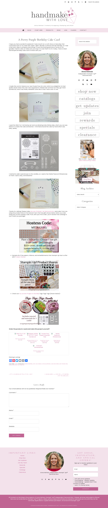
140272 (32, 342)
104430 (38, 352)
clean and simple (55, 364)
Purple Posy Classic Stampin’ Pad (44, 341)
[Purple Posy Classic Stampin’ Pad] (44, 337)
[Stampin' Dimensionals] (38, 347)
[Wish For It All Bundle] (20, 335)
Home (22, 456)
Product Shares (20, 257)
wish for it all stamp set (18, 365)
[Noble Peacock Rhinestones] (56, 337)
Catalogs (22, 470)
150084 (44, 342)
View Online (83, 160)
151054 (20, 340)
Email (11, 418)
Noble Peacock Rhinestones (57, 341)
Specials (22, 467)
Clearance (22, 472)
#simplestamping (28, 364)
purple (10, 365)
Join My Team (22, 463)
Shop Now (22, 458)
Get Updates (22, 460)
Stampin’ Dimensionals (38, 350)
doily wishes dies (64, 364)
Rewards (22, 465)
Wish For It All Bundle (20, 338)
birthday (48, 364)
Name (11, 410)
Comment (13, 392)
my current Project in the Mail (29, 294)
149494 (56, 342)
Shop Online (92, 160)
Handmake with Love (54, 15)
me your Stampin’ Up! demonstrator (42, 211)
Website (11, 426)
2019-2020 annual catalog (39, 364)
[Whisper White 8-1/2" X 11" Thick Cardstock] (32, 337)
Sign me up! (85, 488)
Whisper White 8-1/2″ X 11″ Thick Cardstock (32, 341)
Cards (16, 364)
